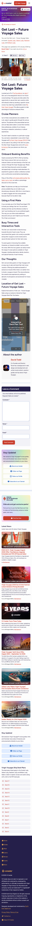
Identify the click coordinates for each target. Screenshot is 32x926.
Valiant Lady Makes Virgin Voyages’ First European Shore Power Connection (15, 687)
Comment (6, 400)
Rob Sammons (6, 562)
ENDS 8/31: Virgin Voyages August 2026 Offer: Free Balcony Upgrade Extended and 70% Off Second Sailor (14, 552)
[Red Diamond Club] (9, 9)
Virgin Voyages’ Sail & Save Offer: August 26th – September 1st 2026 (13, 653)
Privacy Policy (6, 912)
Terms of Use (14, 912)
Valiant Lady (20, 40)
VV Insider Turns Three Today (11, 621)
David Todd (5, 49)
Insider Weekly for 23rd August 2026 (14, 719)
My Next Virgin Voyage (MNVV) (18, 140)
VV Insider (27, 79)
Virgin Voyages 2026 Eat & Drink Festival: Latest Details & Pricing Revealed (16, 585)
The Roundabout (17, 93)
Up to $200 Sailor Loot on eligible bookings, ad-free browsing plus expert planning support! (16, 16)
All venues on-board (9, 24)
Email (5, 432)
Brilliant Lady (11, 43)
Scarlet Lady (12, 40)
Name (5, 424)
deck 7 (26, 93)
